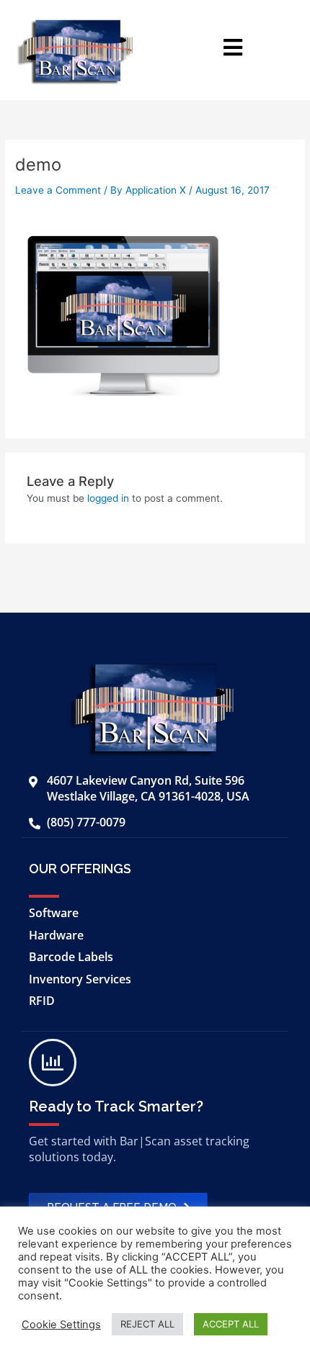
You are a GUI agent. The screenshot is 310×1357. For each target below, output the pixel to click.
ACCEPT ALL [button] (231, 1324)
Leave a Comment (58, 190)
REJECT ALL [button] (147, 1324)
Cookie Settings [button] (61, 1324)
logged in (108, 498)
